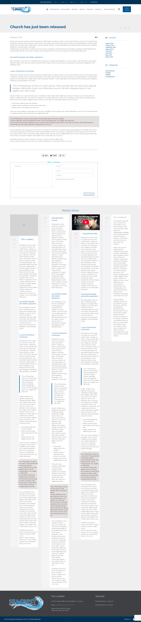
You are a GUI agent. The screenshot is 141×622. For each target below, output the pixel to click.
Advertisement (110, 71)
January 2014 (110, 45)
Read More (94, 2)
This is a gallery (27, 239)
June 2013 (109, 53)
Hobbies (108, 74)
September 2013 (111, 47)
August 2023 (109, 43)
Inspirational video (90, 234)
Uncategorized (110, 76)
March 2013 (109, 57)
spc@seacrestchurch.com (64, 605)
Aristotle (108, 73)
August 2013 (109, 49)
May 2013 (109, 55)
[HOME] (47, 9)
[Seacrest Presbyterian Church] (21, 9)
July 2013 (109, 51)
